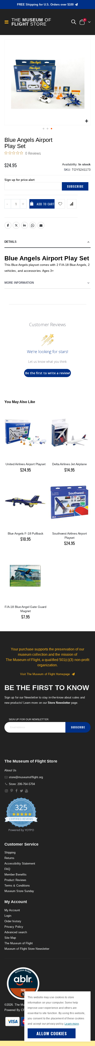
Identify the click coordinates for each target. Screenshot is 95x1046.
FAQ (7, 869)
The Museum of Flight (18, 943)
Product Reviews (15, 880)
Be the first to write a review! (47, 373)
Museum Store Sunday (19, 891)
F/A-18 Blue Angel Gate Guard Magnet (25, 609)
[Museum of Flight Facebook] (17, 791)
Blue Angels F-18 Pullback (26, 533)
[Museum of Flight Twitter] (21, 791)
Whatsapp (32, 225)
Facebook (7, 225)
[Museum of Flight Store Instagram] (6, 791)
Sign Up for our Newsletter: (29, 719)
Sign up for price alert (19, 179)
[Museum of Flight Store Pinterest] (12, 791)
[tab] (47, 242)
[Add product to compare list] (71, 204)
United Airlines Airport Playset (26, 464)
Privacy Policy (13, 926)
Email (40, 225)
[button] (73, 22)
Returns (9, 858)
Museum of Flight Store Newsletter (26, 948)
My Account (12, 910)
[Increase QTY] (23, 204)
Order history (12, 921)
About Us (10, 770)
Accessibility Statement (19, 863)
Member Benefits (15, 874)
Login (7, 915)
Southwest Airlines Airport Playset (69, 535)
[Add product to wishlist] (60, 204)
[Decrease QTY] (7, 204)
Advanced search (15, 932)
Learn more (72, 1023)
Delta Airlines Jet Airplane (69, 464)
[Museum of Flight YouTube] (27, 791)
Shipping (10, 852)
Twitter (16, 225)
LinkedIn (24, 225)
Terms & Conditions (17, 885)
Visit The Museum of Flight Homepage (46, 674)
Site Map (10, 937)
